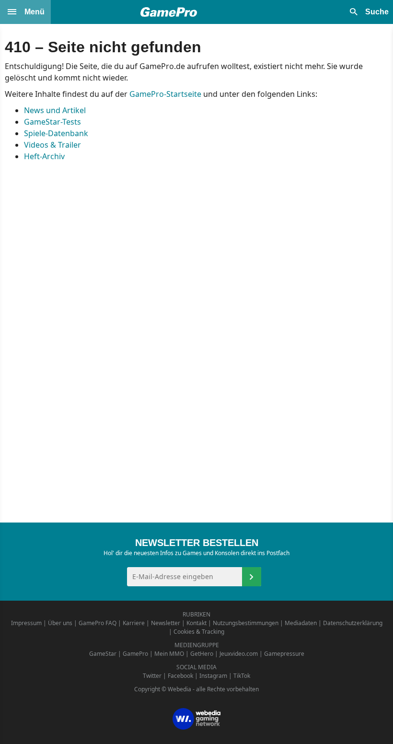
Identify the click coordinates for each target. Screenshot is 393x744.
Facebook (180, 676)
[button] (25, 12)
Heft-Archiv (44, 156)
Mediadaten (301, 623)
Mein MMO (169, 654)
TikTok (241, 676)
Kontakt (196, 623)
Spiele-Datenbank (56, 133)
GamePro (135, 654)
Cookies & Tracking (198, 632)
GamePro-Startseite (165, 94)
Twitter (152, 676)
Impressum (26, 623)
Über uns (60, 623)
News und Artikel (55, 110)
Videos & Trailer (52, 145)
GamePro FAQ (97, 623)
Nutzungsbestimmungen (245, 623)
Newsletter (165, 623)
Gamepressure (284, 654)
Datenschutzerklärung (352, 623)
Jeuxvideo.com (239, 654)
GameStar (102, 654)
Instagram (213, 676)
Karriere (134, 623)
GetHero (201, 654)
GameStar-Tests (52, 121)
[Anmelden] (251, 576)
